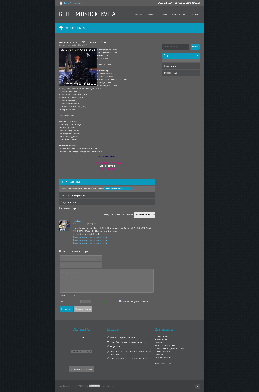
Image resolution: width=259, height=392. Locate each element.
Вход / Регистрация (73, 3)
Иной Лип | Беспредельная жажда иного (129, 358)
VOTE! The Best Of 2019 (81, 369)
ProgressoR (115, 346)
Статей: (158, 342)
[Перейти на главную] (61, 28)
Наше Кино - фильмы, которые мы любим (129, 342)
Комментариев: (162, 345)
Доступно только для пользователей (90, 237)
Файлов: (158, 336)
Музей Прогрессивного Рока (123, 337)
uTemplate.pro (107, 386)
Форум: (158, 348)
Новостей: (159, 339)
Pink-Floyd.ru (116, 351)
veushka (70, 45)
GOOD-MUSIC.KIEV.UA (87, 14)
